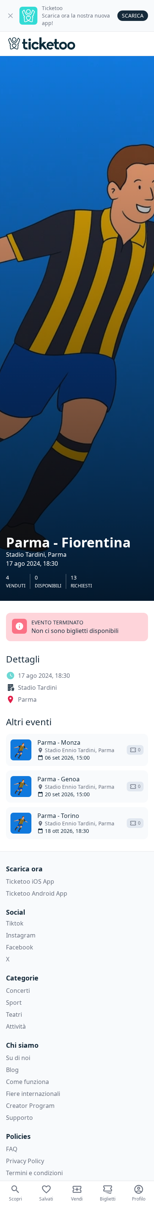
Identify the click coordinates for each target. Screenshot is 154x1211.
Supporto (19, 1117)
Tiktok (15, 923)
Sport (14, 1002)
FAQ (12, 1149)
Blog (12, 1070)
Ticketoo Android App (36, 893)
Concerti (18, 990)
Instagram (21, 935)
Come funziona (27, 1082)
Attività (16, 1026)
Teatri (14, 1014)
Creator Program (30, 1106)
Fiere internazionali (33, 1094)
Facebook (19, 947)
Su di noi (18, 1058)
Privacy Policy (25, 1161)
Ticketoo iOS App (30, 881)
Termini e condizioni (34, 1173)
